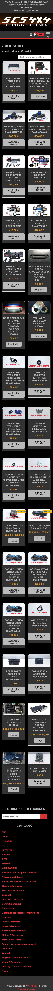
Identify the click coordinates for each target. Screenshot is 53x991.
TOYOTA (6, 863)
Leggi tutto (39, 96)
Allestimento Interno (12, 877)
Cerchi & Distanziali (11, 904)
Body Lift (6, 895)
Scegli (14, 541)
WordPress (33, 986)
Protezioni (7, 948)
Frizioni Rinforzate (11, 921)
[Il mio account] (31, 34)
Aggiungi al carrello (13, 97)
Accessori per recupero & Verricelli (19, 872)
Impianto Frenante (11, 926)
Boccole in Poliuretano (13, 890)
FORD (5, 836)
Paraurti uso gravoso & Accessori (19, 944)
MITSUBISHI (8, 850)
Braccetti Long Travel (12, 899)
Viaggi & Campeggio (12, 962)
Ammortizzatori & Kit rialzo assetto (19, 881)
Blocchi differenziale (12, 886)
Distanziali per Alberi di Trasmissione (20, 912)
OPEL (4, 859)
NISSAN (6, 854)
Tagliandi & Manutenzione (15, 957)
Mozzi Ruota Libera (11, 939)
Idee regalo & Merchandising (16, 966)
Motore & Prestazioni (12, 935)
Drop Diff (6, 917)
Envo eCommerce (26, 989)
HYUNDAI (7, 841)
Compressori (8, 908)
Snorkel (6, 953)
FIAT (4, 832)
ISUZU (5, 845)
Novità (5, 971)
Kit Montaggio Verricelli (14, 930)
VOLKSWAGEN (9, 868)
